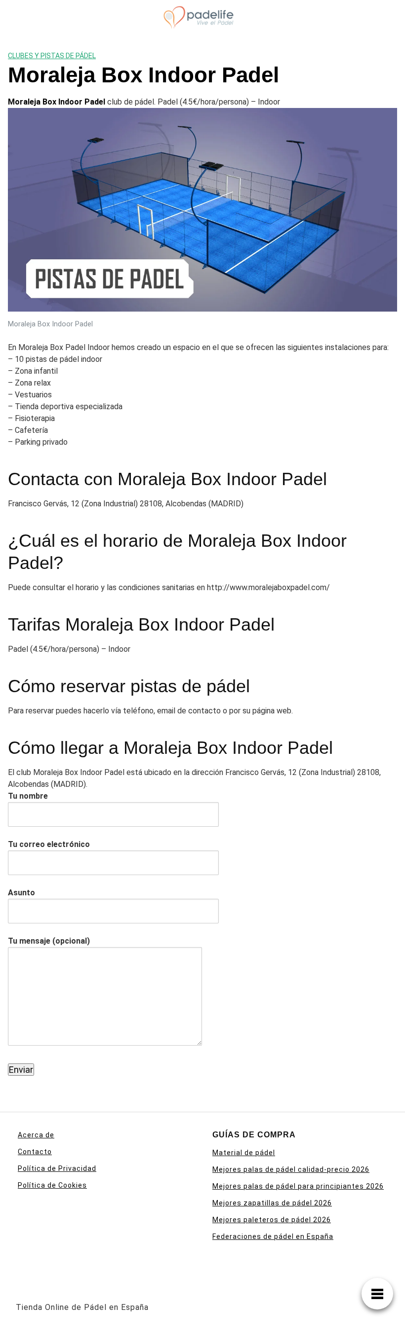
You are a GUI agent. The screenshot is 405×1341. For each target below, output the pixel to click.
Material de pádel (243, 1153)
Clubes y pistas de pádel (52, 56)
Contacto (35, 1152)
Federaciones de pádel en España (272, 1236)
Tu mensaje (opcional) (49, 941)
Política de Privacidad (57, 1168)
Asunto (21, 892)
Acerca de (36, 1135)
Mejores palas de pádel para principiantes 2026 (298, 1186)
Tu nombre (28, 796)
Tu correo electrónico (49, 844)
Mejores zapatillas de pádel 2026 (272, 1203)
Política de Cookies (52, 1185)
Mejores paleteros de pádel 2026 (271, 1220)
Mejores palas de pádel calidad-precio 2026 (290, 1169)
